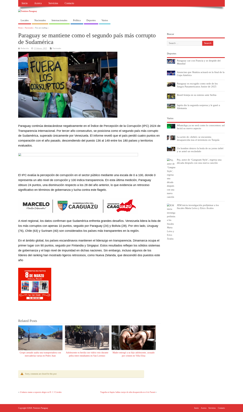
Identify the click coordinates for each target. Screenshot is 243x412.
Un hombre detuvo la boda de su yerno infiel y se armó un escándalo (200, 150)
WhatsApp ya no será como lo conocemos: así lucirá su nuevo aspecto (201, 127)
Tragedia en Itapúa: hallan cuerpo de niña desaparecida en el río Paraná (127, 392)
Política (77, 20)
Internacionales (59, 20)
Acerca (38, 3)
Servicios (53, 3)
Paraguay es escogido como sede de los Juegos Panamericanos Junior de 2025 (197, 85)
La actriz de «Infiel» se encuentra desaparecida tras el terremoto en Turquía (198, 138)
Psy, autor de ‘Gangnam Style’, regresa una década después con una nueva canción (199, 161)
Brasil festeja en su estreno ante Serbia (196, 95)
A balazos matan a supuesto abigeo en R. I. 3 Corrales (41, 392)
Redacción (25, 48)
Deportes (91, 20)
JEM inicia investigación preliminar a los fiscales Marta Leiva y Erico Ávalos (198, 206)
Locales (25, 20)
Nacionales (40, 20)
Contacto (69, 3)
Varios (104, 20)
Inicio (25, 3)
